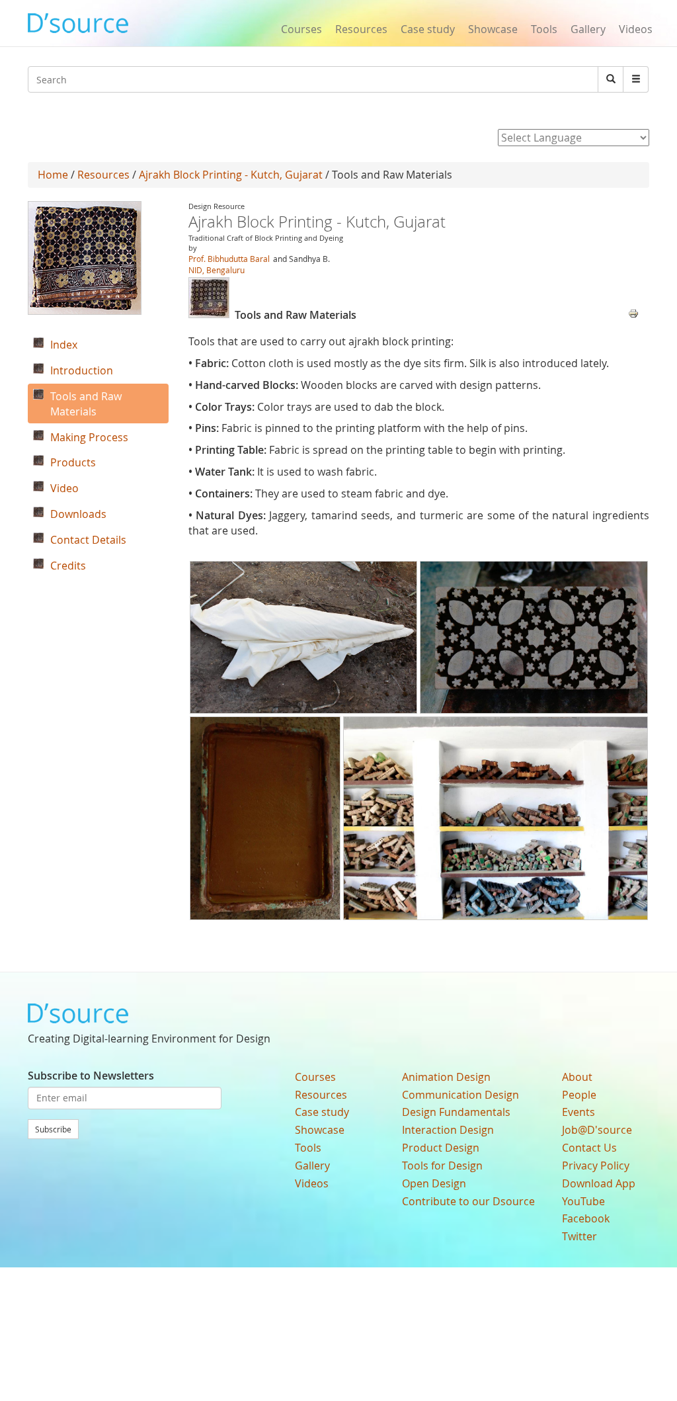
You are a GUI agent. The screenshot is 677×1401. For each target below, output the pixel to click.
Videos (636, 29)
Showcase (493, 29)
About (577, 1077)
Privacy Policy (595, 1165)
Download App (598, 1183)
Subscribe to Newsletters (91, 1075)
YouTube (583, 1201)
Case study (428, 29)
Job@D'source (597, 1130)
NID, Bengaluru (216, 270)
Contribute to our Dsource (468, 1201)
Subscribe (53, 1129)
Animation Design (446, 1077)
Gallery (588, 29)
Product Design (440, 1147)
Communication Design (460, 1094)
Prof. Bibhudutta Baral (229, 258)
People (579, 1094)
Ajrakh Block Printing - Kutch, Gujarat (231, 174)
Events (578, 1112)
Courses (301, 29)
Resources (361, 29)
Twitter (579, 1236)
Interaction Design (448, 1130)
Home (53, 174)
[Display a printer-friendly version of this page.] (633, 312)
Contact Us (589, 1147)
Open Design (434, 1183)
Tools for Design (442, 1165)
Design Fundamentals (456, 1112)
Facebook (586, 1218)
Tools (544, 29)
